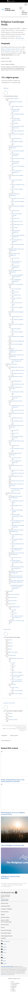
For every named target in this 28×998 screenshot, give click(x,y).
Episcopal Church (15, 430)
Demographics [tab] (4, 735)
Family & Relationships (6, 922)
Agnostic (11, 716)
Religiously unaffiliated (9, 703)
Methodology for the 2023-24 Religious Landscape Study (13, 813)
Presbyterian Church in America (18, 198)
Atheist (10, 713)
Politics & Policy (4, 903)
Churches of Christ (15, 258)
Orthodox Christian (13, 597)
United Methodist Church (17, 381)
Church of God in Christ (16, 557)
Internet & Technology (6, 930)
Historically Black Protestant (15, 493)
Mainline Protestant (13, 364)
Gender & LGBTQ (5, 920)
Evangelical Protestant (13, 98)
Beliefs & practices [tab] (14, 735)
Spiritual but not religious (17, 672)
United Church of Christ (16, 457)
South (13, 49)
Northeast (8, 49)
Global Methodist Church (17, 138)
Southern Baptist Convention (17, 106)
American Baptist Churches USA (18, 370)
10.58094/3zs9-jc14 (7, 886)
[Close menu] (20, 8)
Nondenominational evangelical (18, 150)
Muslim (10, 643)
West (17, 49)
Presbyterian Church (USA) (17, 418)
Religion (3, 914)
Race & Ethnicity (4, 911)
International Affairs (5, 906)
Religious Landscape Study (10, 9)
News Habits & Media (6, 933)
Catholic (11, 591)
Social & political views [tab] (5, 740)
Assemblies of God (15, 210)
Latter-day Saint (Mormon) (14, 594)
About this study (19, 38)
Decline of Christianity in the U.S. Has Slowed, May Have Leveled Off (12, 780)
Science (2, 927)
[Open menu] (26, 4)
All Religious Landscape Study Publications (10, 877)
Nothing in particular (13, 719)
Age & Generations (5, 917)
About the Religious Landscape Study (12, 845)
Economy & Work (5, 924)
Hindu (10, 649)
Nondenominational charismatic (18, 158)
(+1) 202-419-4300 (5, 899)
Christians (5, 88)
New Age (13, 684)
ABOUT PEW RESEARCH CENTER (7, 966)
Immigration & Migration (6, 909)
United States (7, 51)
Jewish (10, 639)
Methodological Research (6, 936)
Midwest (3, 49)
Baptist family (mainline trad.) (18, 367)
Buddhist (11, 646)
